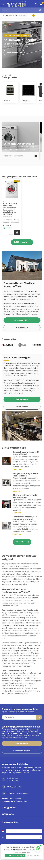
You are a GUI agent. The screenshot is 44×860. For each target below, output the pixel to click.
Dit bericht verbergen (15, 855)
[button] (38, 848)
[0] (41, 3)
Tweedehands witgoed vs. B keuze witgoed (26, 453)
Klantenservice (22, 399)
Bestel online (22, 327)
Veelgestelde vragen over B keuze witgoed (25, 474)
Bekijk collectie (20, 242)
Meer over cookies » (33, 855)
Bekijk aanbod (22, 407)
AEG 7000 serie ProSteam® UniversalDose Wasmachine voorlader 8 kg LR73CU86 (10, 208)
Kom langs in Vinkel (22, 320)
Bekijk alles (20, 542)
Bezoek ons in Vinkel (22, 751)
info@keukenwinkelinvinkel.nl (18, 793)
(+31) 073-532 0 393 (14, 787)
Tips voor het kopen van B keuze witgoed (25, 496)
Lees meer (17, 469)
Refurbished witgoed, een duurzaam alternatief (25, 518)
